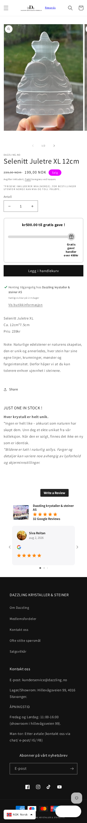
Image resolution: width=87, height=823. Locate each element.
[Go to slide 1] (40, 568)
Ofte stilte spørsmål (25, 640)
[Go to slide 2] (44, 568)
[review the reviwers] (19, 548)
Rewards (50, 7)
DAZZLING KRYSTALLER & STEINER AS (47, 817)
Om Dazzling (19, 607)
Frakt (28, 179)
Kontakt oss (19, 629)
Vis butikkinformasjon (25, 305)
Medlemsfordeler (23, 619)
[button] (6, 8)
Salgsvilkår (18, 651)
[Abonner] (71, 768)
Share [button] (13, 389)
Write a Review (54, 493)
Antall (8, 197)
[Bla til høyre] (54, 145)
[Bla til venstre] (33, 145)
